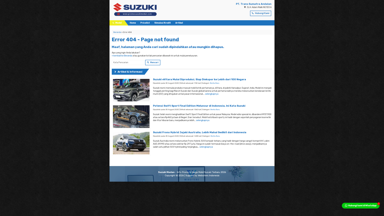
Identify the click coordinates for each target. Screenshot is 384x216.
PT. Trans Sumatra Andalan (254, 3)
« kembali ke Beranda (122, 55)
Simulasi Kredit (162, 23)
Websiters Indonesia (208, 175)
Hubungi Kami (262, 13)
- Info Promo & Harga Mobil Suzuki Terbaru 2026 (192, 172)
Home (133, 23)
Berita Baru (214, 83)
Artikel (179, 23)
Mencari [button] (154, 62)
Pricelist (145, 23)
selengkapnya (211, 94)
